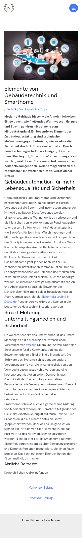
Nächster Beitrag (41, 498)
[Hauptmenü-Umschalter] (73, 8)
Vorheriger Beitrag (41, 488)
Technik (11, 109)
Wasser (31, 345)
